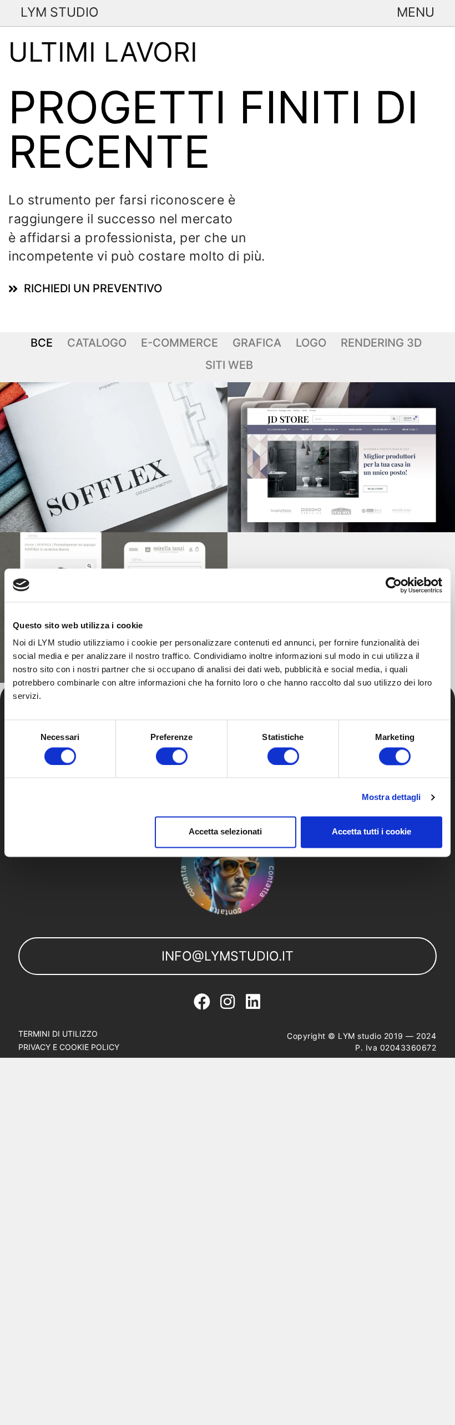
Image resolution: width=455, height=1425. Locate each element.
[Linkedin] (253, 1001)
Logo (311, 342)
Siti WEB (229, 365)
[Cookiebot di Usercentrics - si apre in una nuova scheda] (393, 585)
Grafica (256, 342)
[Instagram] (227, 1001)
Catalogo (97, 342)
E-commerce (179, 342)
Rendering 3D (381, 342)
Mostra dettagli (391, 797)
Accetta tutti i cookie (371, 832)
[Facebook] (202, 1001)
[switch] (172, 756)
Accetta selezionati (225, 832)
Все (42, 342)
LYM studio (60, 11)
